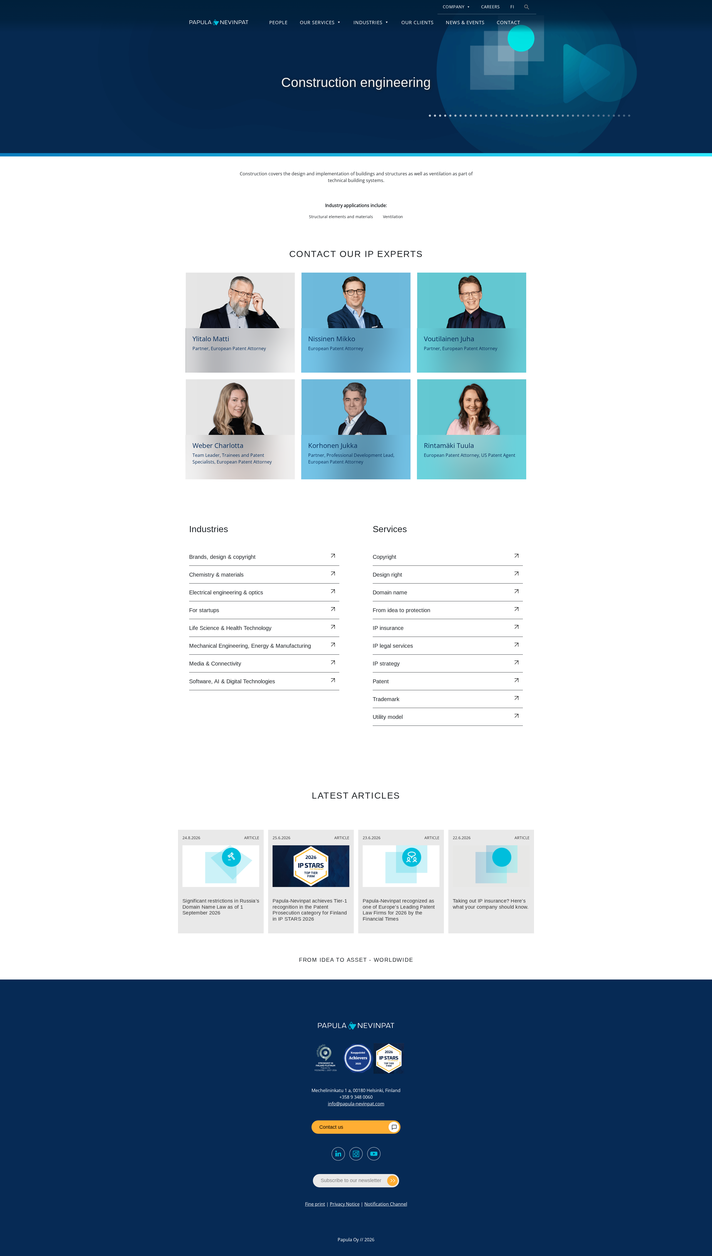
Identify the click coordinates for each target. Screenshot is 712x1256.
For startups (204, 610)
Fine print (315, 1204)
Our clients (417, 22)
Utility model (388, 717)
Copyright (384, 557)
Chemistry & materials (216, 575)
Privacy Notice (345, 1204)
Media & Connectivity (215, 664)
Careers (490, 7)
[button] (527, 6)
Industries (367, 22)
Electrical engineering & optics (226, 592)
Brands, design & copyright (222, 557)
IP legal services (393, 646)
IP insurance (388, 628)
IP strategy (386, 664)
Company (453, 7)
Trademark (386, 699)
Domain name (390, 592)
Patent (381, 681)
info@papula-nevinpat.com (356, 1104)
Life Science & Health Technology (230, 628)
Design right (387, 575)
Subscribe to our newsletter (351, 1180)
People (278, 22)
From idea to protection (401, 610)
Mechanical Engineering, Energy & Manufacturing (250, 646)
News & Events (465, 22)
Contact (508, 22)
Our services (317, 22)
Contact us (331, 1127)
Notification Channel (385, 1204)
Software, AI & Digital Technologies (232, 681)
